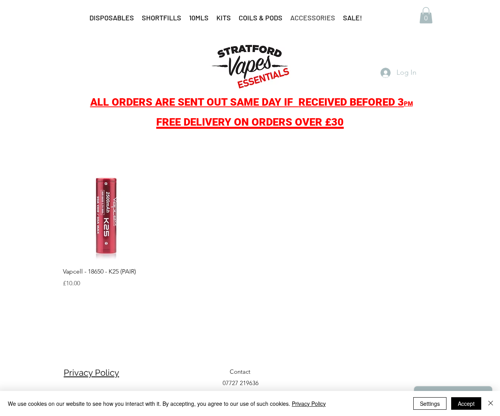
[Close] (490, 403)
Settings (430, 403)
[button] (426, 15)
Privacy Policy (91, 372)
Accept (466, 403)
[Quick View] (107, 216)
